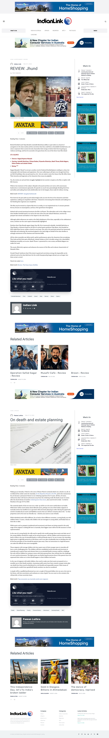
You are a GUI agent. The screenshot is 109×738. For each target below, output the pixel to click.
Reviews (26, 59)
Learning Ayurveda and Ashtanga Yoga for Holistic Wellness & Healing (88, 73)
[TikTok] (91, 734)
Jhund (35, 296)
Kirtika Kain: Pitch (85, 89)
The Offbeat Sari (85, 79)
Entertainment (18, 59)
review (46, 296)
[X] (32, 308)
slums (52, 296)
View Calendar (80, 97)
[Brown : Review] (85, 357)
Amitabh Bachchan (15, 296)
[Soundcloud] (30, 308)
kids (41, 296)
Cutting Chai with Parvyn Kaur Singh (86, 713)
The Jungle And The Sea (87, 94)
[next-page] (14, 383)
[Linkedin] (27, 308)
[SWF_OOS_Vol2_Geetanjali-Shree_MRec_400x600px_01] (87, 118)
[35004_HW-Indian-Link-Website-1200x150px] (54, 7)
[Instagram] (25, 308)
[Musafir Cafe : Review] (54, 357)
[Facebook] (23, 308)
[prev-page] (11, 383)
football (30, 296)
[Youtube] (34, 308)
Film (24, 296)
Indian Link (17, 64)
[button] (105, 21)
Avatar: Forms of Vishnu (87, 84)
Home (11, 59)
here (22, 261)
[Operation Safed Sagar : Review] (24, 357)
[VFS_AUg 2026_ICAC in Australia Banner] (54, 43)
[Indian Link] (54, 21)
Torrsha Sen (13, 379)
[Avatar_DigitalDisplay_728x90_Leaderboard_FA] (41, 124)
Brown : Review (80, 373)
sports (57, 296)
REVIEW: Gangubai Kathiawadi (27, 194)
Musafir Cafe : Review (53, 373)
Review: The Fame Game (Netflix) (28, 265)
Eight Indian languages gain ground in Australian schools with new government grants (87, 720)
